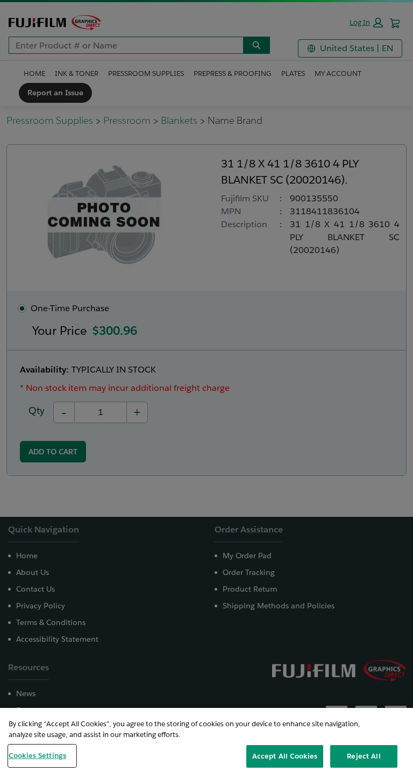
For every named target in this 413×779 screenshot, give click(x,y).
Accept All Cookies (284, 756)
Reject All (363, 756)
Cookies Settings (37, 755)
